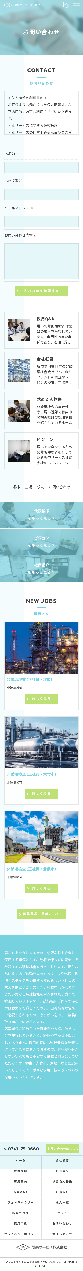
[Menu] (76, 5)
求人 (40, 487)
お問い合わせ (59, 487)
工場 (28, 487)
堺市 (16, 487)
